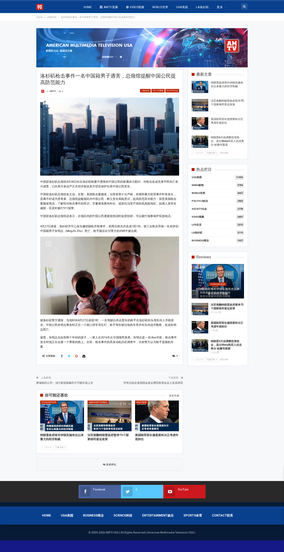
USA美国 (182, 7)
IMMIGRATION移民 (98, 402)
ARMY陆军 (141, 402)
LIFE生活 (197, 224)
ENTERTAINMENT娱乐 (158, 515)
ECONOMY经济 (49, 402)
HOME (88, 7)
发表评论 (110, 464)
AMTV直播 (111, 7)
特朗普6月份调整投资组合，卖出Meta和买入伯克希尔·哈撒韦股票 (227, 141)
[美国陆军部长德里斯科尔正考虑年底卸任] (157, 416)
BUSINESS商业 (200, 240)
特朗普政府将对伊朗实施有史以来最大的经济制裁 (218, 291)
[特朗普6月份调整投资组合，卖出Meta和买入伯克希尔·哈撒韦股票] (200, 142)
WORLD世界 (160, 7)
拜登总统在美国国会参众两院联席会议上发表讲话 (153, 382)
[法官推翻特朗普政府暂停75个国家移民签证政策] (110, 416)
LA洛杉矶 (202, 7)
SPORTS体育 (193, 515)
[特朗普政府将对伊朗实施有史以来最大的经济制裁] (62, 416)
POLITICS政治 (200, 200)
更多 (220, 7)
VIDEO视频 (137, 7)
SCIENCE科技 (123, 515)
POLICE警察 (158, 91)
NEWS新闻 (198, 185)
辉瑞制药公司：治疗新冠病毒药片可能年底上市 (64, 382)
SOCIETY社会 (172, 91)
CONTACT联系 (222, 515)
